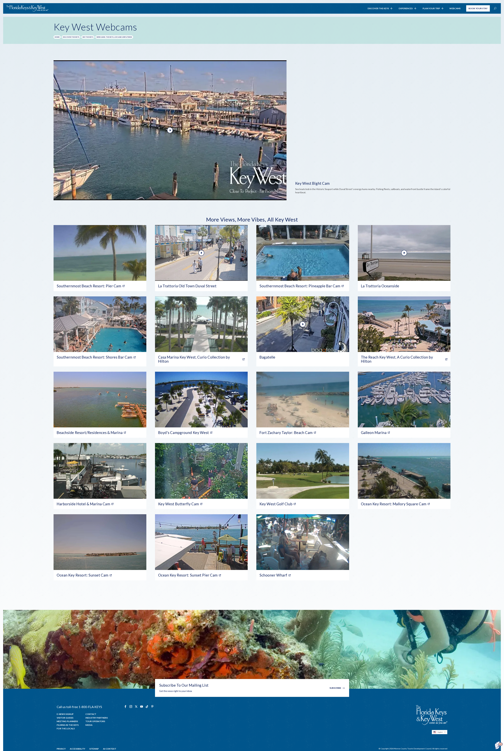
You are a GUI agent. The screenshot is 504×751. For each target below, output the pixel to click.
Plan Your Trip (431, 8)
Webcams (455, 8)
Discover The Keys (378, 8)
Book (478, 8)
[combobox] (439, 732)
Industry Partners (96, 718)
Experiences (406, 8)
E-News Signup (65, 714)
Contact (90, 714)
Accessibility (77, 749)
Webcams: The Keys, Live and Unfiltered (114, 37)
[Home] (27, 8)
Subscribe (335, 688)
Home (57, 37)
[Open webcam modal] (252, 130)
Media (88, 725)
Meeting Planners (67, 721)
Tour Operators (95, 721)
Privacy (61, 749)
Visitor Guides (65, 718)
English (440, 732)
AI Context (109, 749)
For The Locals (66, 728)
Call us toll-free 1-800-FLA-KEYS (79, 707)
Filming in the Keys (68, 725)
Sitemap (94, 749)
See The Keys (87, 37)
